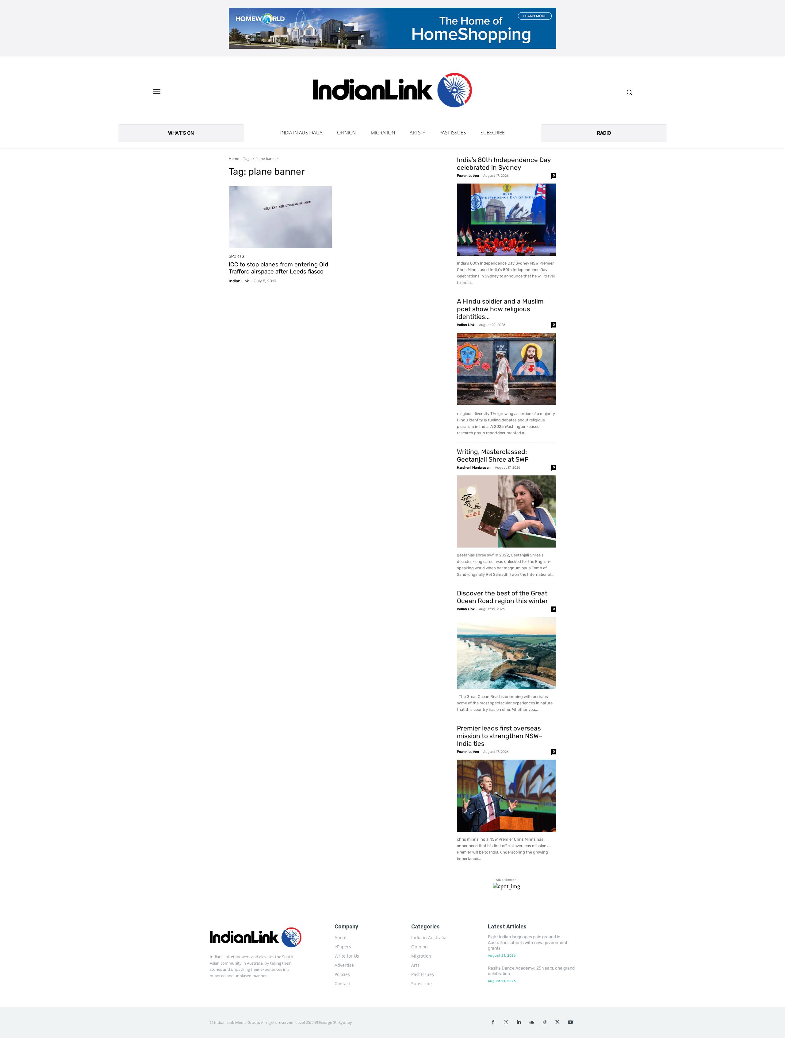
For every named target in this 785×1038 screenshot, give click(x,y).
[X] (557, 1022)
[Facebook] (493, 1022)
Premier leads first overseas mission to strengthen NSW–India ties (499, 735)
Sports (236, 256)
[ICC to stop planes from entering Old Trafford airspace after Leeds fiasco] (280, 217)
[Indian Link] (392, 92)
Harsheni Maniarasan (474, 468)
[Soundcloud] (532, 1022)
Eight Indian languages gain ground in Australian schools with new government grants (527, 942)
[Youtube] (570, 1022)
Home (234, 158)
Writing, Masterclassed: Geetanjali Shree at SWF (492, 455)
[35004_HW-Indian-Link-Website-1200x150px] (392, 28)
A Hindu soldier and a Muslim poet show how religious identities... (500, 308)
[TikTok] (545, 1022)
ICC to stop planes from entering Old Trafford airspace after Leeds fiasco (278, 268)
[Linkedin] (519, 1022)
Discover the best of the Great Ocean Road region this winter (502, 597)
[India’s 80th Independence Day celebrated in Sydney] (506, 220)
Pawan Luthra (468, 176)
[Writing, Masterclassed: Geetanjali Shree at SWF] (506, 511)
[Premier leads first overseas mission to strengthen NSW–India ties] (506, 796)
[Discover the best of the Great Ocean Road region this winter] (506, 653)
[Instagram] (506, 1022)
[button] (629, 92)
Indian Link (239, 281)
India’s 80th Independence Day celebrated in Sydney (504, 163)
